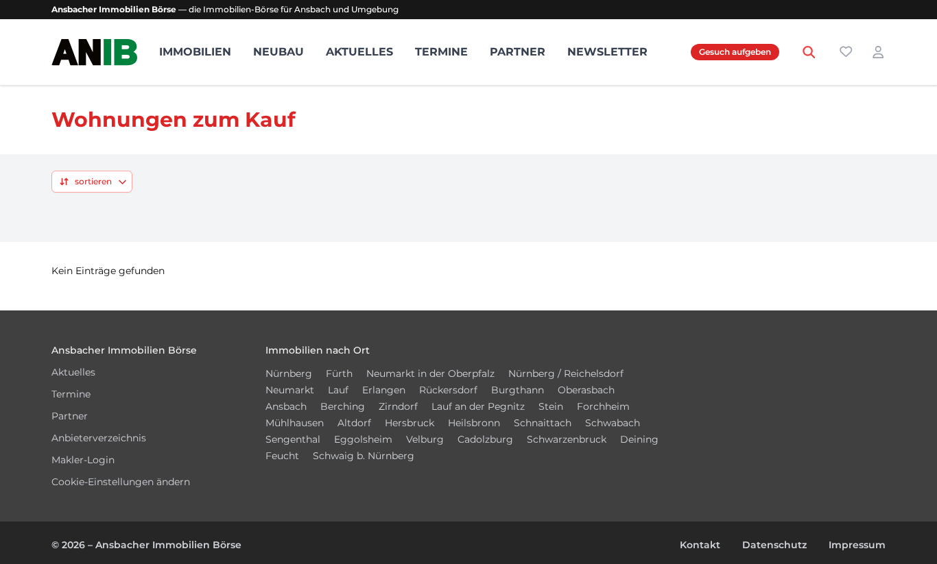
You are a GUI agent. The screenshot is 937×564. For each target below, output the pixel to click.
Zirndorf (398, 406)
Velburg (425, 439)
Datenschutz (774, 545)
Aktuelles (359, 51)
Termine (441, 51)
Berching (342, 406)
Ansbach (286, 406)
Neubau (278, 51)
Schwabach (612, 423)
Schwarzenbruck (566, 439)
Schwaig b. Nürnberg (363, 456)
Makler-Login (83, 460)
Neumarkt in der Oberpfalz (430, 373)
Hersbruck (409, 423)
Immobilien (195, 51)
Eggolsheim (363, 439)
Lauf (338, 390)
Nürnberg (288, 373)
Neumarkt (289, 390)
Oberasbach (586, 390)
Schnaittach (542, 423)
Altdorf (354, 423)
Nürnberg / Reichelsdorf (566, 373)
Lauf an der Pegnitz (478, 406)
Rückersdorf (448, 390)
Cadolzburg (485, 439)
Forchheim (603, 406)
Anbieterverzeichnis (98, 438)
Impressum (857, 545)
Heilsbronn (474, 423)
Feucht (282, 456)
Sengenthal (292, 439)
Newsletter (607, 51)
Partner (517, 51)
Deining (639, 439)
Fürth (339, 373)
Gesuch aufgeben (735, 52)
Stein (550, 406)
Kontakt (700, 545)
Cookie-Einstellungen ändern (120, 482)
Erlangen (383, 390)
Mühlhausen (294, 423)
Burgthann (517, 390)
